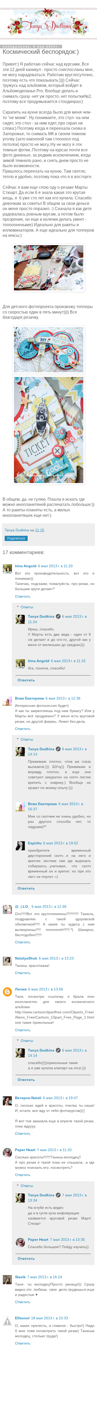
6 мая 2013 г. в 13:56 (45, 989)
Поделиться (16, 538)
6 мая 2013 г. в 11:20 (55, 566)
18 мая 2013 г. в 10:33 (49, 1318)
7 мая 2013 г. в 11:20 (54, 1150)
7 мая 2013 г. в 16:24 (44, 1277)
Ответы (27, 607)
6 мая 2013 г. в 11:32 (68, 661)
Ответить (22, 596)
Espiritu (35, 843)
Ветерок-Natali (28, 1098)
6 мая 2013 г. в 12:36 (63, 698)
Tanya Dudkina (41, 616)
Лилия (21, 989)
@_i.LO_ (22, 906)
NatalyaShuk (26, 958)
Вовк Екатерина (29, 698)
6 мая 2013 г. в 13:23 (56, 958)
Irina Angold (25, 566)
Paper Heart (25, 1150)
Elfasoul (22, 1318)
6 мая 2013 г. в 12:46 (49, 906)
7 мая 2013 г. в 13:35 (67, 1239)
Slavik (20, 1277)
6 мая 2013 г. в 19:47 (60, 1098)
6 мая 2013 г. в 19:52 (60, 843)
